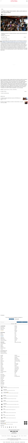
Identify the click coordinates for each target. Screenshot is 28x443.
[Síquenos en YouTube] (9, 427)
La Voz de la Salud (17, 356)
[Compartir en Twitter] (6, 37)
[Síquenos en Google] (16, 427)
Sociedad (2, 364)
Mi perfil (2, 333)
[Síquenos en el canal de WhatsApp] (14, 427)
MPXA (12, 436)
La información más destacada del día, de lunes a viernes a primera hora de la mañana (11, 387)
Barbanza (16, 330)
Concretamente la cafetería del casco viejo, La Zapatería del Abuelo (16, 41)
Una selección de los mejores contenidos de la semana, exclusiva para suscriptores (10, 392)
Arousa (15, 329)
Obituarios (2, 370)
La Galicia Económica (3, 371)
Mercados (16, 371)
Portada (2, 356)
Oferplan (2, 345)
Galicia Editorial (15, 436)
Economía (2, 358)
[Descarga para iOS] (24, 422)
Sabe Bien (16, 357)
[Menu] (1, 1)
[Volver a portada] (14, 1)
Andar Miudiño (2, 380)
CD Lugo (2, 379)
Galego (15, 323)
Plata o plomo (16, 363)
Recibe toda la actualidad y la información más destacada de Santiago (9, 412)
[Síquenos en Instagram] (5, 427)
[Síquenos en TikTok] (12, 427)
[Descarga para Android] (26, 422)
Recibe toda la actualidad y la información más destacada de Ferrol (9, 409)
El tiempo (2, 372)
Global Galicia (16, 358)
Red (15, 362)
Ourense (16, 337)
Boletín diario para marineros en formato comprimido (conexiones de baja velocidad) (10, 400)
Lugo (15, 336)
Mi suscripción (2, 327)
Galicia (1, 357)
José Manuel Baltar (15, 89)
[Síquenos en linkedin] (7, 427)
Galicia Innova (16, 369)
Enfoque (16, 365)
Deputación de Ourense (6, 89)
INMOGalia (2, 346)
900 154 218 (14, 431)
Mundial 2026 (2, 374)
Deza (15, 332)
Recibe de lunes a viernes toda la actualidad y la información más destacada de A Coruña (11, 406)
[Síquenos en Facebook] (1, 427)
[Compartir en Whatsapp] (1, 37)
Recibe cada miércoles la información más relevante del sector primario (9, 398)
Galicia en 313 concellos (18, 342)
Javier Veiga (10, 89)
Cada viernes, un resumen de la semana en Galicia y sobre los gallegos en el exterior (11, 404)
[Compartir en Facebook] (4, 37)
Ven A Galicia (16, 364)
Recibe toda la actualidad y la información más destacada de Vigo (9, 415)
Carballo (16, 331)
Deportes (2, 363)
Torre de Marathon (3, 375)
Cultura (1, 365)
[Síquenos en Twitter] (3, 427)
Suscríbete (2, 330)
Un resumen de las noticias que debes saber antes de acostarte (9, 390)
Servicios (2, 344)
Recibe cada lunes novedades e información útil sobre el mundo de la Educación (10, 395)
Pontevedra (16, 338)
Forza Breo (2, 381)
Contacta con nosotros (3, 340)
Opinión (2, 362)
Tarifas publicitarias (3, 343)
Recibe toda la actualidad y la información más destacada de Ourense (9, 417)
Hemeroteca (2, 329)
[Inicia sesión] (27, 1)
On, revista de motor (17, 376)
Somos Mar (2, 369)
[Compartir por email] (3, 37)
